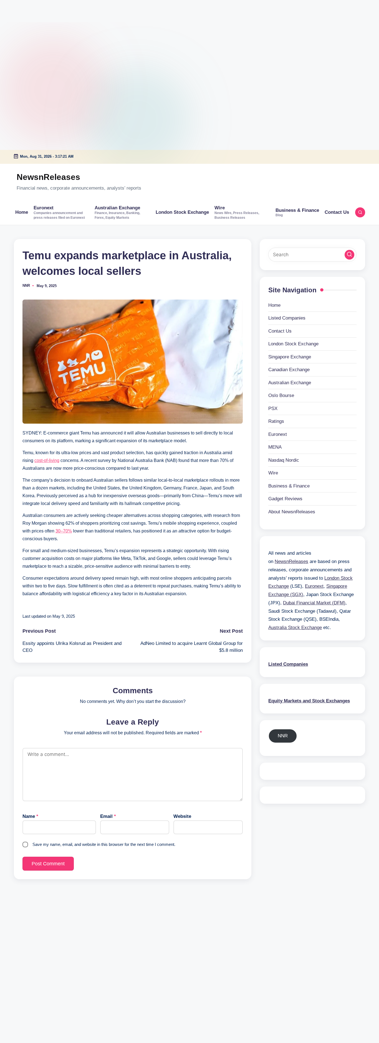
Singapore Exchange (289, 356)
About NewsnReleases (291, 511)
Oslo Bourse (281, 395)
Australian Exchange (289, 382)
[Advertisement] (34, 34)
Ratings (276, 421)
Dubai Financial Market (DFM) (314, 602)
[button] (349, 254)
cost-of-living (46, 460)
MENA (275, 447)
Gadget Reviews (285, 498)
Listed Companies (286, 318)
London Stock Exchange (293, 343)
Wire (273, 473)
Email (108, 816)
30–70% (63, 531)
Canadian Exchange (289, 369)
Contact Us (280, 330)
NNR (283, 735)
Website (182, 816)
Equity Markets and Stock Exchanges (309, 700)
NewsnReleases (48, 177)
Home (274, 305)
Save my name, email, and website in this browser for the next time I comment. (103, 844)
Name (30, 816)
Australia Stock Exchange (295, 627)
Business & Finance (289, 485)
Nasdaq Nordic (283, 460)
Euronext (277, 434)
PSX (272, 408)
